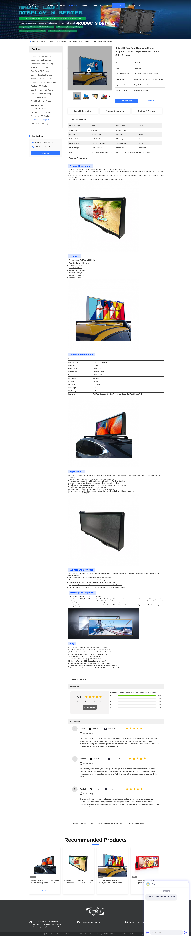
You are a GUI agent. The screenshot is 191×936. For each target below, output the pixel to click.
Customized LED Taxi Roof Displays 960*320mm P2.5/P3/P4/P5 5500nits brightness (78, 881)
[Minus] (185, 884)
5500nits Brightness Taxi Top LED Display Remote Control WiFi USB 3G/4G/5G (111, 881)
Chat (119, 5)
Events (84, 5)
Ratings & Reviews (147, 111)
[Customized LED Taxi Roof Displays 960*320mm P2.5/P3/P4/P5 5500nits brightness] (78, 863)
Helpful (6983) (88, 763)
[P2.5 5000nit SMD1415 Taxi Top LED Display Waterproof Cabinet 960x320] (146, 863)
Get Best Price (126, 101)
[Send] (185, 932)
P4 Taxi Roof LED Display (108, 823)
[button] (33, 868)
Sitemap (41, 934)
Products (73, 5)
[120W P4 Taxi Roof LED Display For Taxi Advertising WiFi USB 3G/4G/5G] (44, 863)
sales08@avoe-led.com (44, 142)
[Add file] (147, 932)
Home (50, 5)
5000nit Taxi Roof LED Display (84, 823)
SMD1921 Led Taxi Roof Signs (131, 823)
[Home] (32, 5)
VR (107, 5)
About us (61, 5)
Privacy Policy (50, 934)
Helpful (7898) (88, 794)
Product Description (114, 111)
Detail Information (82, 111)
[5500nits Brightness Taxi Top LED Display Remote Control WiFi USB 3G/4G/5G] (112, 863)
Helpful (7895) (88, 733)
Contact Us (96, 5)
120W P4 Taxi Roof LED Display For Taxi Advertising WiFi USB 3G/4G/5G (44, 881)
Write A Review (89, 707)
